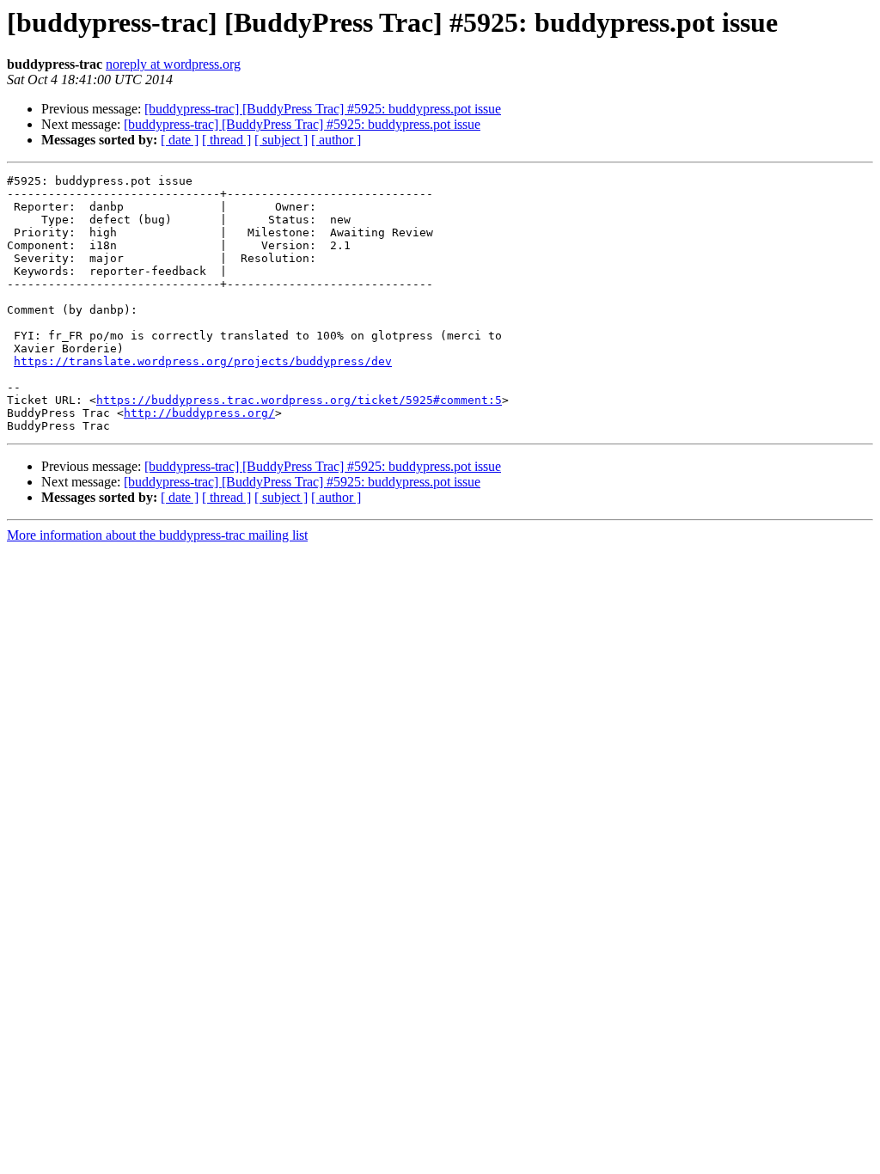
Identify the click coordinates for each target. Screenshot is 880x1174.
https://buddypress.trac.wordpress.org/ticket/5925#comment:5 (299, 400)
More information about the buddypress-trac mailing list (157, 535)
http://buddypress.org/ (199, 413)
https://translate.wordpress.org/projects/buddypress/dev (203, 361)
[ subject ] (281, 139)
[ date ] (180, 139)
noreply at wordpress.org (173, 64)
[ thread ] (226, 139)
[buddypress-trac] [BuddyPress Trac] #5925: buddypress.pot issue (322, 108)
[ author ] (336, 139)
